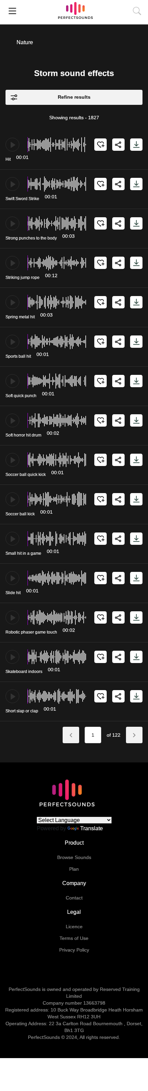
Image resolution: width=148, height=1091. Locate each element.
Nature (25, 42)
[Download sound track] (136, 144)
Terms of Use (74, 938)
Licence (74, 926)
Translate (91, 828)
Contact (74, 897)
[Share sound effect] (118, 144)
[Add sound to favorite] (100, 144)
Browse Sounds (74, 857)
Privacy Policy (74, 950)
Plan (74, 869)
